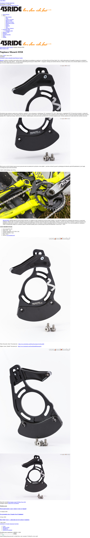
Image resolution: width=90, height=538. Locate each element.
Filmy (7, 18)
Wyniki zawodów (7, 34)
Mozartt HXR (6, 220)
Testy (7, 27)
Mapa (4, 35)
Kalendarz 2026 (6, 29)
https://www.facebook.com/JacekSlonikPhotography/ (30, 346)
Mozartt (1, 60)
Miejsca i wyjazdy (10, 22)
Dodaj (15, 533)
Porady (7, 24)
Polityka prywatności (7, 530)
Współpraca (5, 528)
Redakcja (5, 33)
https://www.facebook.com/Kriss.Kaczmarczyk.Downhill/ (31, 344)
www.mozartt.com (10, 235)
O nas (4, 526)
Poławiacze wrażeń (10, 23)
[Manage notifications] (3, 535)
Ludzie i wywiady (10, 19)
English (4, 37)
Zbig (4, 55)
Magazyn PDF (9, 20)
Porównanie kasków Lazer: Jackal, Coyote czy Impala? (13, 508)
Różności (8, 25)
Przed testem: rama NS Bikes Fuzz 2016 (17, 502)
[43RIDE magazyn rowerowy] (26, 12)
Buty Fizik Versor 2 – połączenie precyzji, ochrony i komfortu (14, 519)
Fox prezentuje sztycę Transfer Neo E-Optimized (11, 514)
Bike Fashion (9, 17)
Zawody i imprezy (10, 28)
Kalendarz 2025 (9, 30)
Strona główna (6, 14)
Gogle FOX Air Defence (13, 503)
